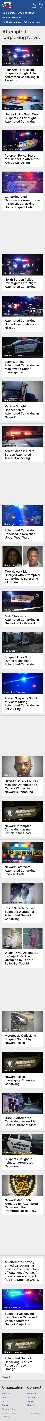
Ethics (5, 1401)
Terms (5, 1405)
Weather (17, 17)
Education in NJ (32, 22)
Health (6, 17)
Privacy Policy (8, 1409)
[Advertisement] (22, 233)
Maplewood (9, 355)
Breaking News (26, 12)
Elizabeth (8, 1111)
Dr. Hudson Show (12, 22)
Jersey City (9, 692)
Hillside (7, 314)
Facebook (31, 1393)
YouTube (31, 1397)
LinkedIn (31, 1405)
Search (34, 7)
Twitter (30, 1401)
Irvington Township (13, 1153)
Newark (8, 190)
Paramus (8, 63)
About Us (6, 1393)
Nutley (7, 108)
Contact (5, 1397)
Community (8, 12)
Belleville (8, 946)
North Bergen (10, 273)
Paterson (8, 149)
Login (41, 7)
